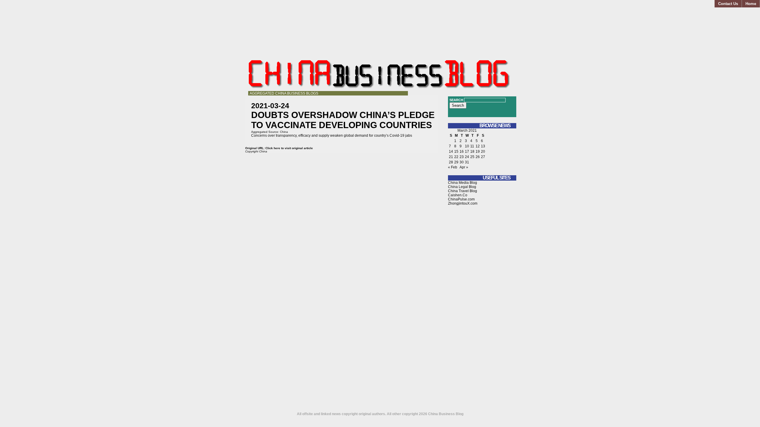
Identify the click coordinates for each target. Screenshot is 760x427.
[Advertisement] (482, 311)
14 (451, 151)
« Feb (452, 167)
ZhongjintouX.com (462, 203)
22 (456, 157)
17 (467, 151)
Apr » (464, 167)
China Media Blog (462, 183)
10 (467, 146)
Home (750, 3)
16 (462, 151)
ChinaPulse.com (461, 199)
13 (483, 146)
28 (451, 162)
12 (478, 146)
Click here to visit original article (289, 148)
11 (472, 146)
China (284, 131)
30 (462, 162)
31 (467, 162)
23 (462, 157)
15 (456, 151)
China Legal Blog (462, 187)
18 (472, 151)
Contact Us (728, 3)
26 (478, 157)
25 (472, 157)
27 (483, 157)
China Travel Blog (462, 191)
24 (467, 157)
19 (478, 151)
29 (456, 162)
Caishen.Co (457, 195)
